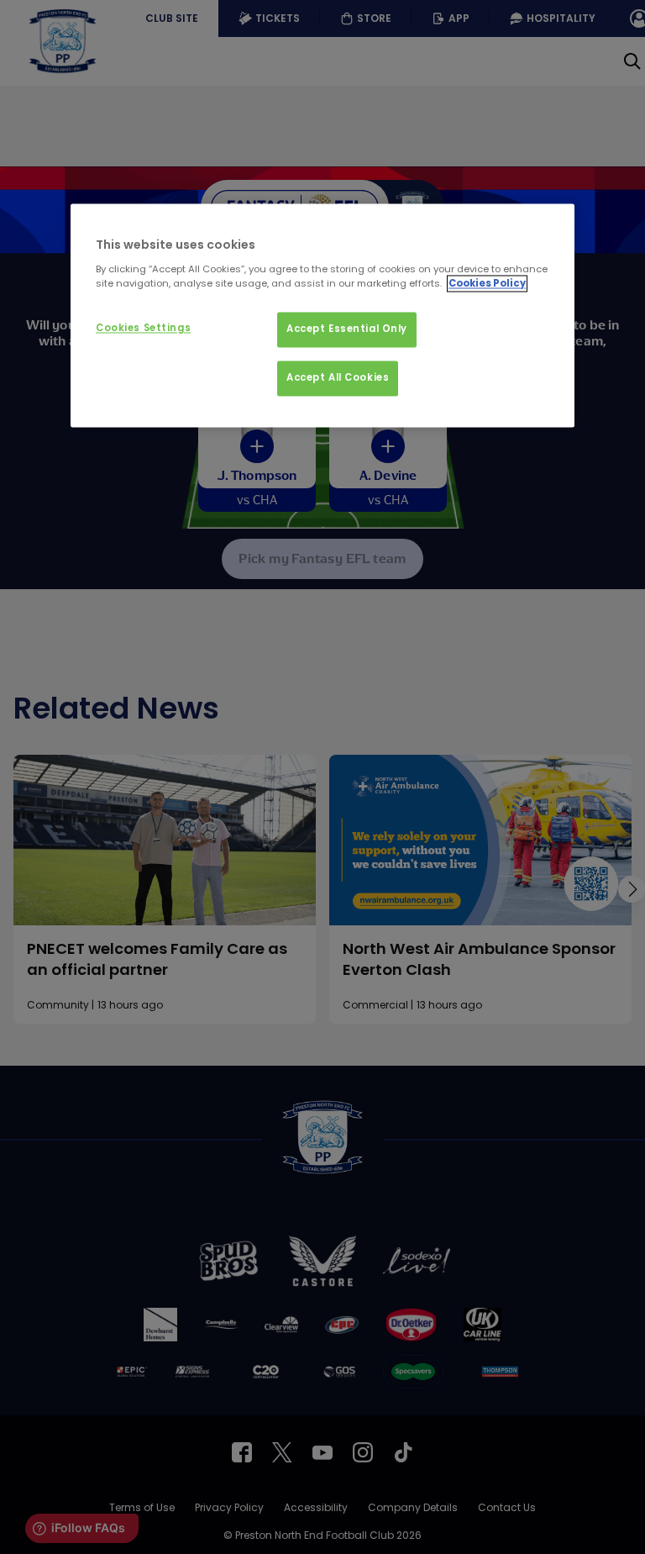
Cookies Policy (487, 283)
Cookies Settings (143, 328)
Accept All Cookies (337, 377)
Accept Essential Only (346, 329)
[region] (322, 316)
